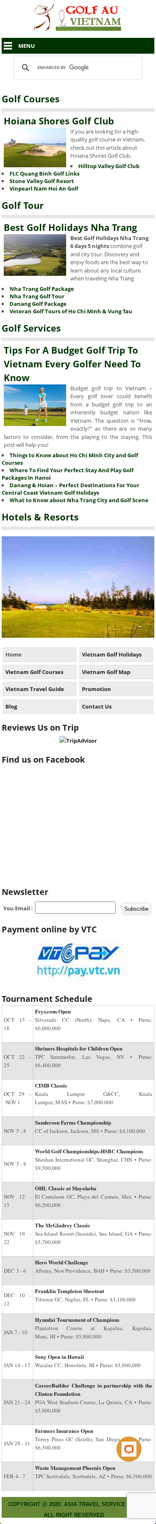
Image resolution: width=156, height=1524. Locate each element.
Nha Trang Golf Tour (37, 296)
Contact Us (96, 706)
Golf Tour (23, 205)
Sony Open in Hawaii (59, 1356)
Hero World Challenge (61, 1262)
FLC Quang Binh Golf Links (44, 173)
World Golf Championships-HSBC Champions (89, 1151)
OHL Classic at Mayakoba (66, 1188)
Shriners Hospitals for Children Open (78, 1048)
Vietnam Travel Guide (34, 689)
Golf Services (31, 328)
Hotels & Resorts (40, 516)
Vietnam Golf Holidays (111, 654)
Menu (26, 46)
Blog (11, 706)
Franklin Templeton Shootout (69, 1291)
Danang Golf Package (38, 303)
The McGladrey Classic (62, 1225)
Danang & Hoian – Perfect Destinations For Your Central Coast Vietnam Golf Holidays (70, 488)
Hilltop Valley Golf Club (108, 166)
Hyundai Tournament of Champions (77, 1319)
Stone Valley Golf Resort (42, 181)
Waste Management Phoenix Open (75, 1468)
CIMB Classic (51, 1085)
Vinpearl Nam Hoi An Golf (44, 188)
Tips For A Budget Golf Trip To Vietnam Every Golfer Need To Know (72, 364)
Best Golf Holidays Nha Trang (70, 227)
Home (13, 654)
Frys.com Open (53, 1011)
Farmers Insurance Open (64, 1431)
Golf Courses (30, 98)
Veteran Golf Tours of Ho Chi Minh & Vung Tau (71, 311)
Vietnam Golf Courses (34, 672)
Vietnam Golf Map (106, 672)
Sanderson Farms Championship (73, 1122)
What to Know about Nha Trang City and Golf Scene (79, 500)
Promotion (96, 689)
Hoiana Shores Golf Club (59, 120)
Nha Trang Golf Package (42, 288)
